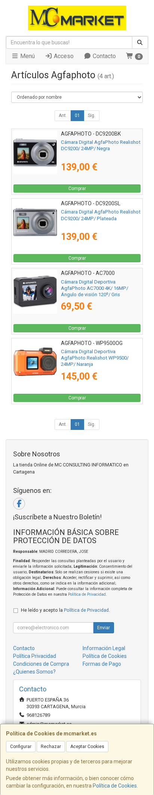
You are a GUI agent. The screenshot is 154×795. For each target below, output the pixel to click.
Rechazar (51, 746)
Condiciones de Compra (41, 664)
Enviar (103, 627)
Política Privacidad (34, 656)
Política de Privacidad (87, 594)
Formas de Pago (102, 664)
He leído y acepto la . (65, 610)
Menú (27, 56)
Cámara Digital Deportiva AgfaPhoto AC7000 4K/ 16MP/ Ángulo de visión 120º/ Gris (94, 288)
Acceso (63, 56)
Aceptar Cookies (87, 746)
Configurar (20, 746)
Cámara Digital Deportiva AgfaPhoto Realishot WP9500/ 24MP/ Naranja (95, 358)
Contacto (103, 56)
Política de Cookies (115, 786)
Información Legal (104, 648)
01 (77, 115)
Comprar (77, 188)
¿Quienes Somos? (34, 672)
